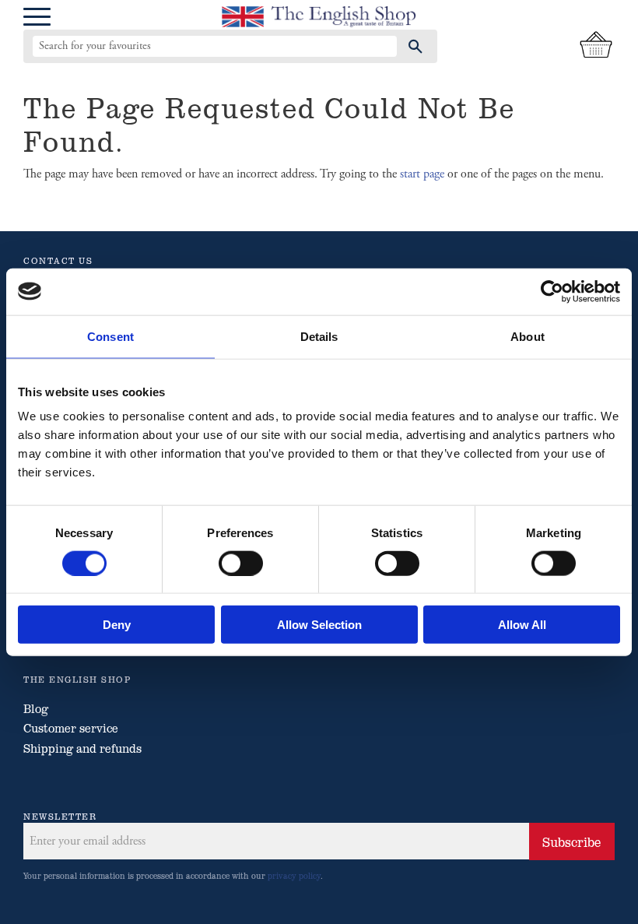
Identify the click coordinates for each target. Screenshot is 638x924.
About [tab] (527, 336)
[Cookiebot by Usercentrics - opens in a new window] (552, 291)
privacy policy (294, 875)
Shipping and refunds (82, 748)
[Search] (415, 46)
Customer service (70, 727)
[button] (37, 17)
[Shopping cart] (596, 46)
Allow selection (319, 624)
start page (422, 174)
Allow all (522, 624)
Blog (35, 708)
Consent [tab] (110, 336)
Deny (117, 624)
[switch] (241, 562)
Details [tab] (319, 336)
